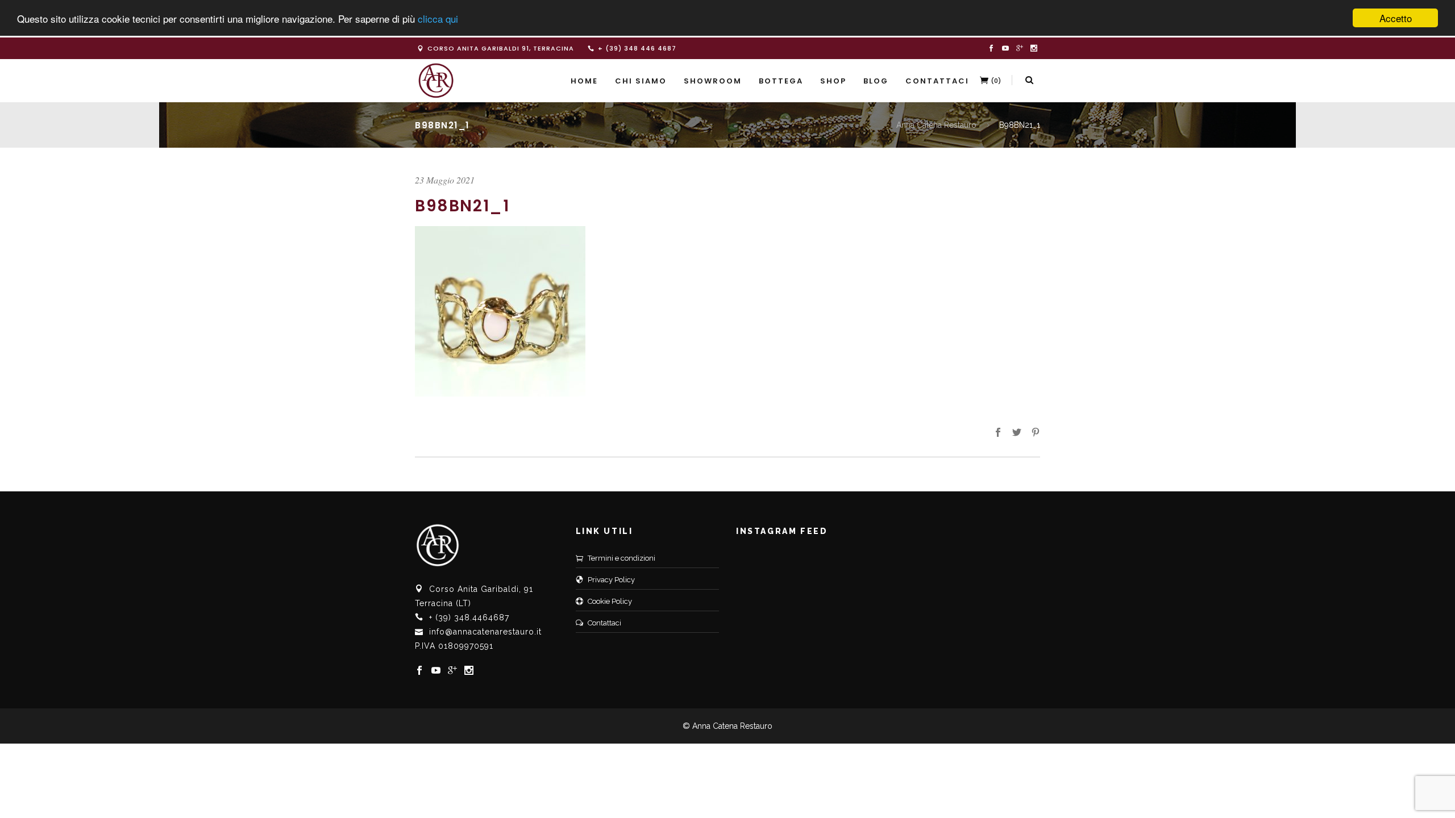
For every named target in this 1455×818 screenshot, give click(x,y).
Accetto (1395, 18)
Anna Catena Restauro (936, 125)
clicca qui (438, 18)
